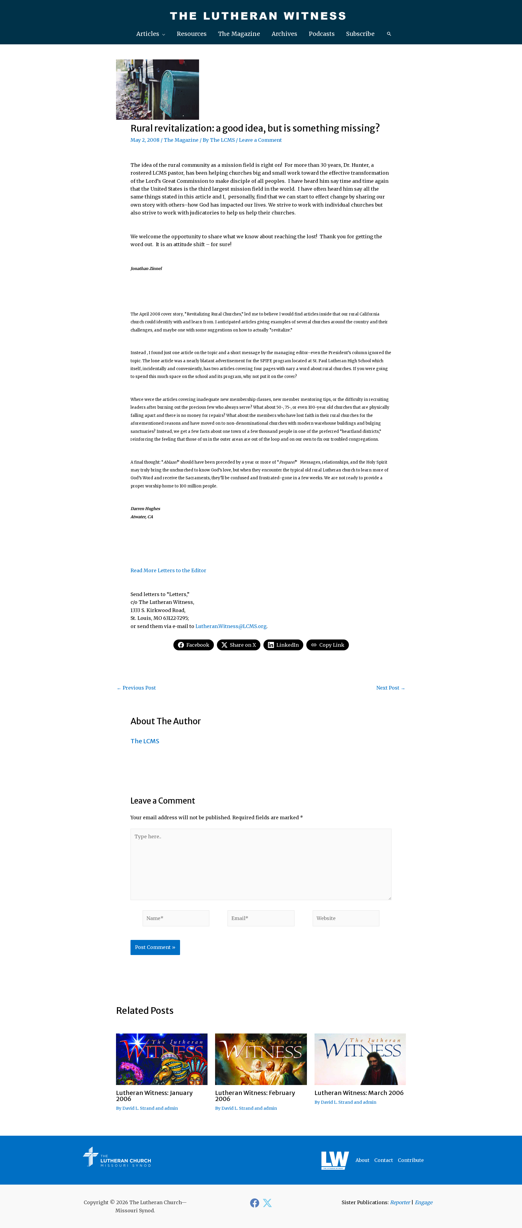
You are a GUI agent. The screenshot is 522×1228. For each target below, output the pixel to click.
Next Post (390, 687)
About (362, 1160)
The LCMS (222, 140)
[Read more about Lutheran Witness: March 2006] (360, 1059)
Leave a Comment (260, 140)
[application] (162, 33)
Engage (423, 1202)
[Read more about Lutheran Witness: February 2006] (261, 1059)
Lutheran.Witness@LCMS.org (230, 626)
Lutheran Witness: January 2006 (154, 1096)
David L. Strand (138, 1108)
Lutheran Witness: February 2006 (255, 1096)
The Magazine (181, 140)
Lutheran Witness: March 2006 (359, 1092)
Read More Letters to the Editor (168, 570)
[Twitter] (267, 1202)
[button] (150, 34)
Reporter (400, 1202)
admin (171, 1108)
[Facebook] (254, 1202)
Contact (383, 1160)
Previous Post (136, 687)
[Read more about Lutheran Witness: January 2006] (162, 1059)
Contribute (411, 1160)
